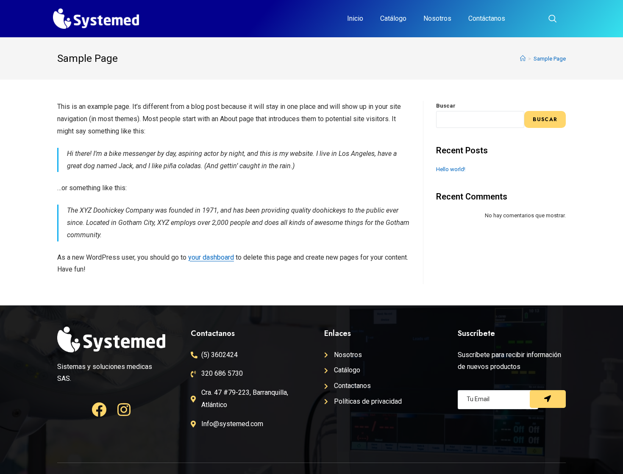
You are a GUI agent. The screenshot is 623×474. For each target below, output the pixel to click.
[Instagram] (124, 409)
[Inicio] (523, 58)
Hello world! (450, 169)
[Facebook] (99, 409)
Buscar (446, 106)
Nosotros (437, 18)
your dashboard (211, 257)
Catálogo (393, 18)
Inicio (355, 18)
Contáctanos (486, 18)
